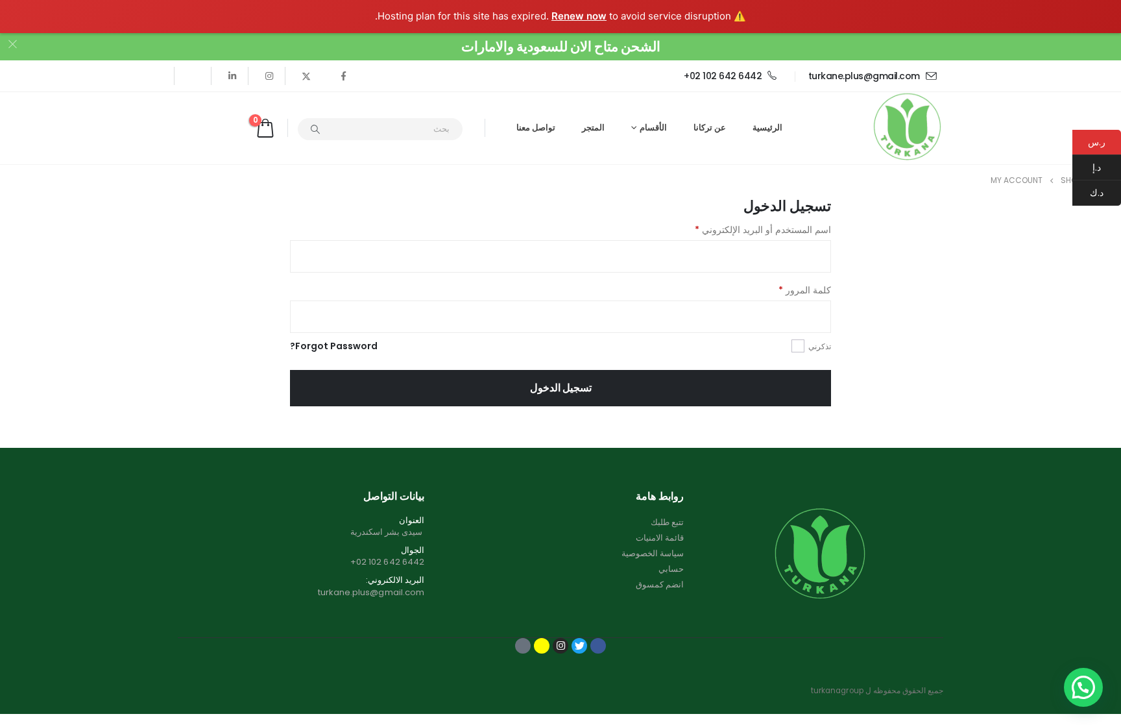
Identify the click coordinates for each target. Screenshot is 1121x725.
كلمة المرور (804, 290)
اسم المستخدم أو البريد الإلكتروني (763, 229)
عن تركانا (709, 127)
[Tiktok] (195, 76)
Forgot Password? (334, 345)
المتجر (593, 127)
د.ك (1105, 192)
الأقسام (653, 127)
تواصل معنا (535, 127)
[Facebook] (343, 76)
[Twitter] (306, 76)
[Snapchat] (541, 646)
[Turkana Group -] (907, 128)
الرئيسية (767, 127)
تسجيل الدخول (561, 387)
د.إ (1106, 167)
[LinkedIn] (232, 76)
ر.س (1096, 142)
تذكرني (819, 346)
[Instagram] (269, 76)
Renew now (579, 16)
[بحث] (315, 129)
